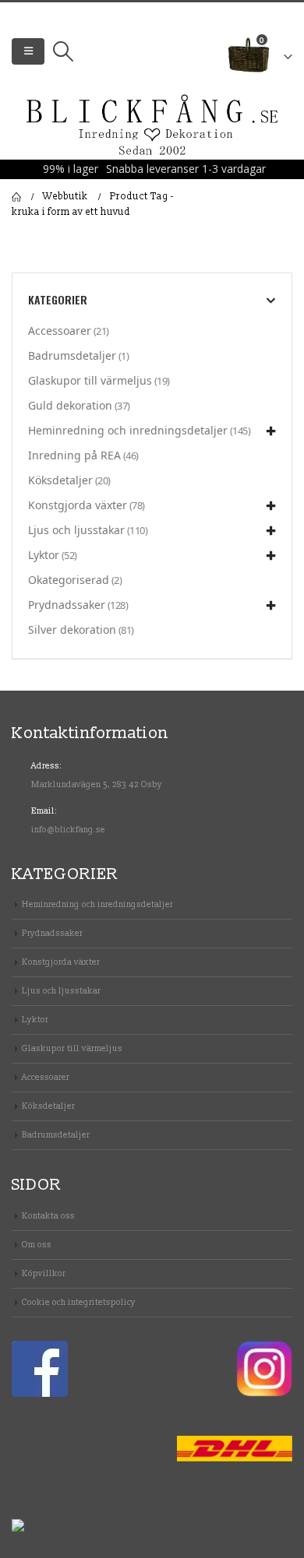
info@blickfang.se (68, 830)
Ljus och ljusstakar (76, 529)
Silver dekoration (72, 629)
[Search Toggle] (63, 51)
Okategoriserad (68, 579)
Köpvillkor (43, 1273)
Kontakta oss (48, 1216)
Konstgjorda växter (77, 505)
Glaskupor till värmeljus (90, 380)
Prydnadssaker (66, 604)
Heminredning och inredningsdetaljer (128, 430)
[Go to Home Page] (16, 197)
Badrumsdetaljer (72, 355)
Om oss (36, 1245)
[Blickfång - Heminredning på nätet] (152, 126)
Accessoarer (59, 330)
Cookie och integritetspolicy (79, 1302)
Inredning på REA (74, 455)
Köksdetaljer (60, 480)
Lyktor (43, 554)
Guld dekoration (70, 405)
